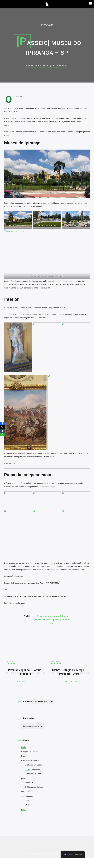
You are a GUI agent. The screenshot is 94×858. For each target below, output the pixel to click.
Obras (23, 778)
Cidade (40, 616)
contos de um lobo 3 (33, 769)
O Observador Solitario (34, 787)
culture (56, 616)
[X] (2, 427)
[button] (90, 3)
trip (51, 623)
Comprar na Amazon (29, 751)
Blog (23, 756)
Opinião (55, 619)
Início (23, 747)
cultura (48, 616)
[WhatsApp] (2, 434)
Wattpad (28, 804)
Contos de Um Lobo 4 (33, 773)
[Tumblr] (2, 431)
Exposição (32, 66)
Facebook (29, 796)
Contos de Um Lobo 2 (33, 764)
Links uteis (25, 791)
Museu (38, 619)
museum (47, 619)
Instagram (29, 800)
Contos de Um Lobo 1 (30, 760)
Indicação (48, 66)
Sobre (23, 809)
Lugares (62, 66)
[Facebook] (2, 423)
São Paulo (65, 619)
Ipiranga (64, 616)
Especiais (29, 782)
